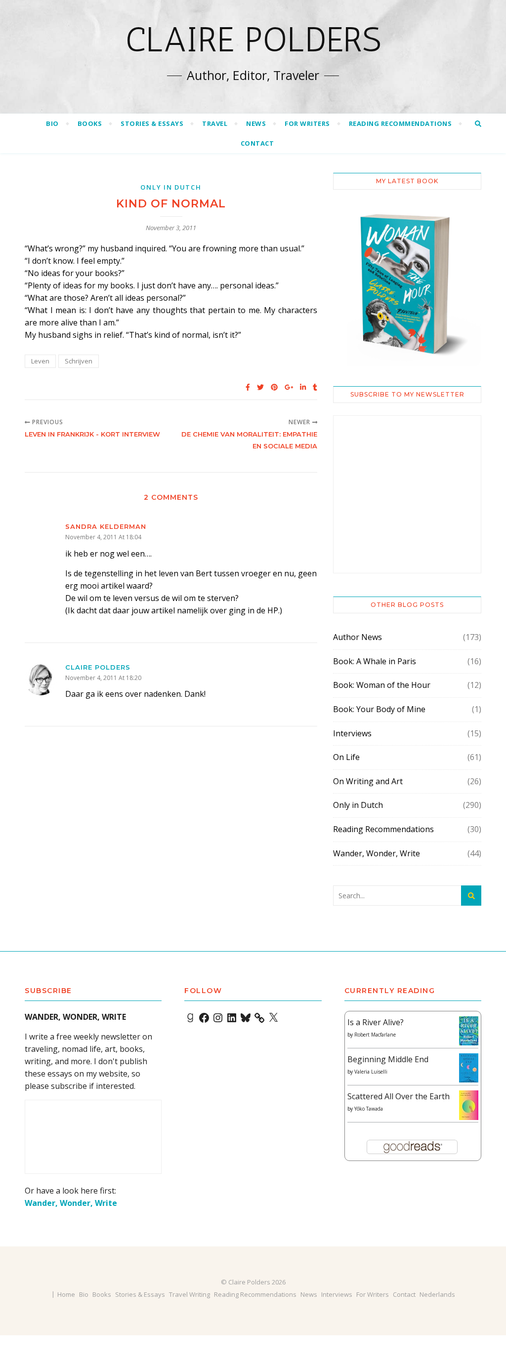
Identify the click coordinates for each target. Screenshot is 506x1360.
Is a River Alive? (375, 1022)
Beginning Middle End (387, 1059)
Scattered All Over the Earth (398, 1096)
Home (66, 1294)
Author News (357, 637)
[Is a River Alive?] (468, 1030)
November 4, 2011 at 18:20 (103, 678)
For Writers (307, 123)
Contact (257, 143)
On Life (346, 757)
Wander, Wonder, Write (376, 853)
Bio (52, 123)
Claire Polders (253, 39)
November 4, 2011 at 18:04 (103, 537)
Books (90, 123)
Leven (40, 361)
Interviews (352, 733)
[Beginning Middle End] (468, 1067)
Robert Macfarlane (375, 1034)
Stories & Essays (152, 123)
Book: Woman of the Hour (381, 685)
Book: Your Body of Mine (379, 709)
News (256, 123)
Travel (214, 123)
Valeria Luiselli (370, 1071)
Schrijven (78, 361)
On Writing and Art (368, 781)
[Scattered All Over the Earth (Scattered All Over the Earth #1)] (468, 1105)
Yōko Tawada (368, 1108)
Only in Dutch (170, 187)
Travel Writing (189, 1294)
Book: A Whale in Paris (374, 661)
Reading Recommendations (400, 123)
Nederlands (437, 1294)
